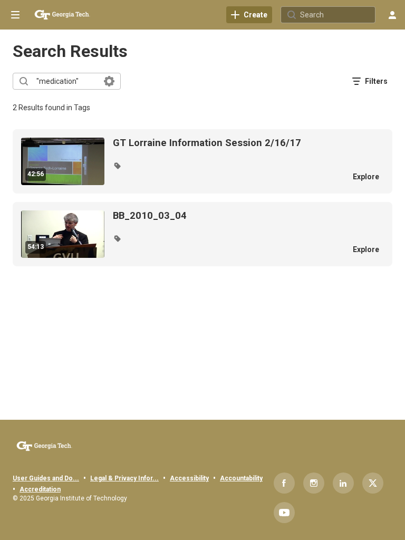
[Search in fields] (109, 81)
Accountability (241, 478)
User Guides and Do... (46, 478)
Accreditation (40, 489)
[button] (117, 165)
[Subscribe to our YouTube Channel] (284, 512)
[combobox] (66, 81)
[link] (249, 14)
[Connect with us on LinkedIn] (343, 483)
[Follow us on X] (372, 483)
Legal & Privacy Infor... (124, 478)
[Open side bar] (15, 14)
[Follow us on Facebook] (284, 483)
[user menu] (392, 14)
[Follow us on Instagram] (313, 483)
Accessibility (189, 478)
